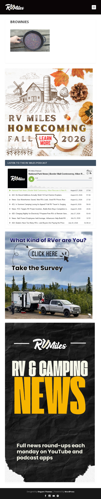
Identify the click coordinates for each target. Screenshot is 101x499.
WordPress (69, 491)
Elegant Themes (45, 491)
